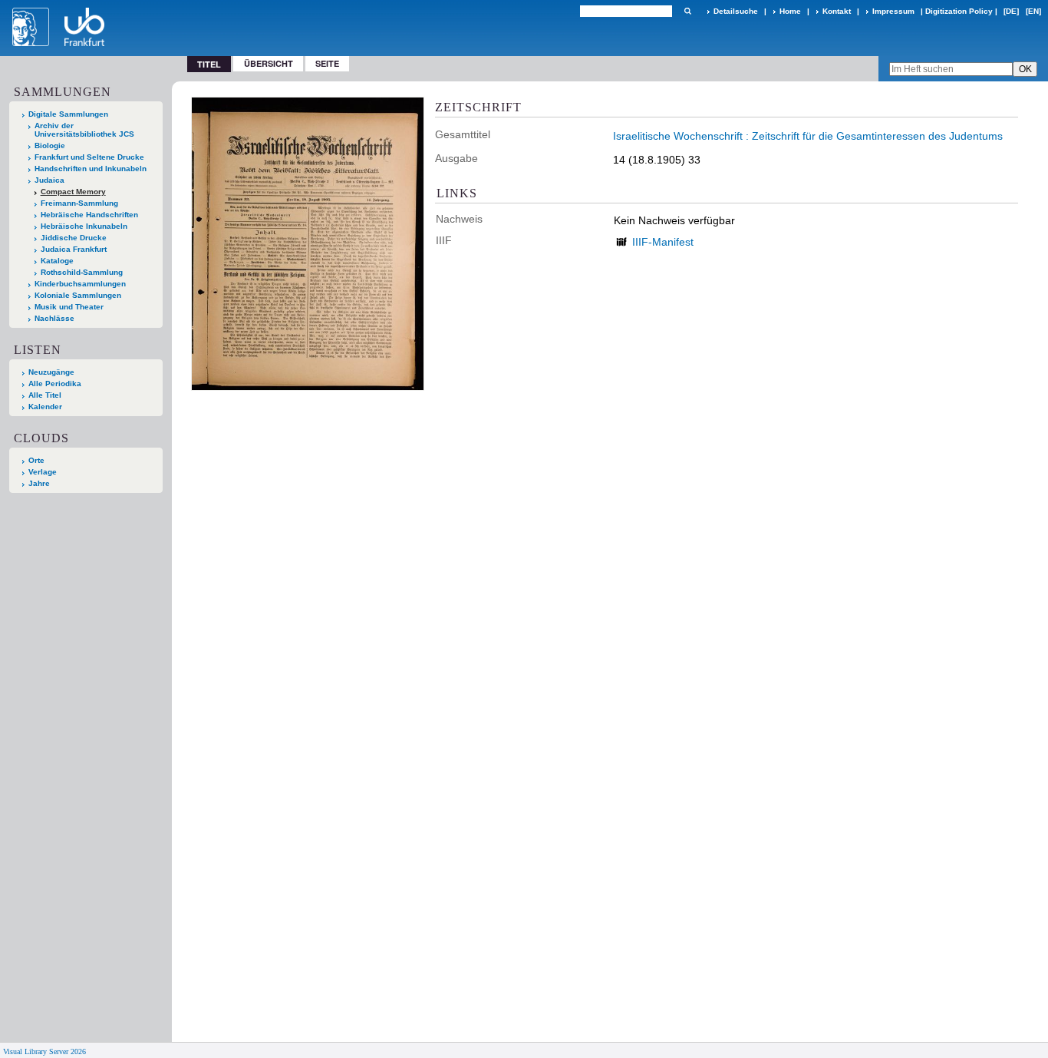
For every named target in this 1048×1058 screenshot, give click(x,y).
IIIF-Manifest (663, 242)
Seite (327, 63)
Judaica (49, 180)
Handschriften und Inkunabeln (91, 168)
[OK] (687, 11)
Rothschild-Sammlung (82, 272)
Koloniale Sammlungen (78, 295)
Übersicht (268, 63)
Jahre (39, 483)
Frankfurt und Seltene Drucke (89, 157)
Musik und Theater (69, 307)
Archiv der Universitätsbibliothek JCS (84, 129)
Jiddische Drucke (74, 237)
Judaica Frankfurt (74, 249)
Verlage (42, 472)
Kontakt (836, 11)
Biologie (50, 145)
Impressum (893, 11)
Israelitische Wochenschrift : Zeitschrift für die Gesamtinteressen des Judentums (808, 136)
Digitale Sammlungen (68, 114)
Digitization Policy (959, 11)
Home (790, 11)
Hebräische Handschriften (89, 214)
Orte (36, 460)
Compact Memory (73, 191)
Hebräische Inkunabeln (84, 226)
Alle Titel (44, 395)
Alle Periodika (54, 383)
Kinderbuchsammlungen (80, 283)
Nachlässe (54, 318)
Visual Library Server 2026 (44, 1051)
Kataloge (57, 260)
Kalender (45, 406)
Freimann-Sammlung (79, 203)
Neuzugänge (51, 372)
